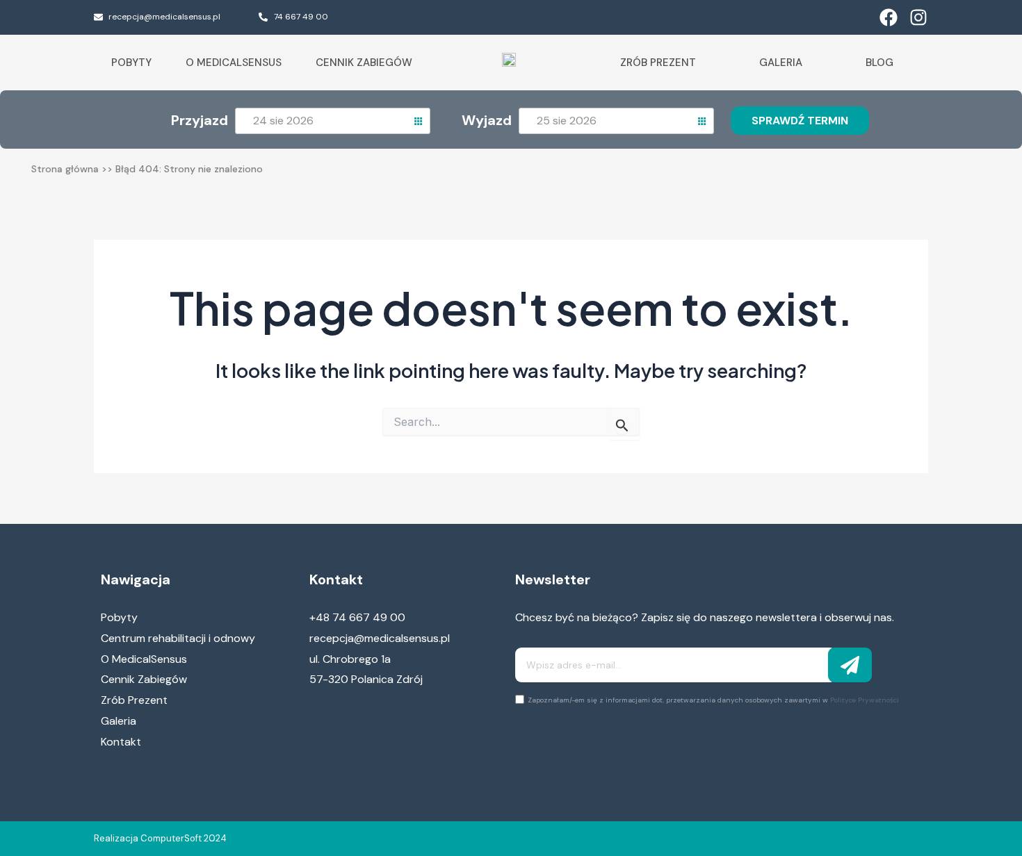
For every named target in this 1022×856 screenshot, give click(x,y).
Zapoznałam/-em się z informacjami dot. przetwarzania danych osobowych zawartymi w (713, 700)
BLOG (879, 62)
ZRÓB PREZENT (658, 62)
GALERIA (780, 62)
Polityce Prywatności (864, 700)
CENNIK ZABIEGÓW (364, 62)
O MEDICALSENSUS (234, 62)
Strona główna (65, 169)
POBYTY (131, 62)
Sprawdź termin (800, 120)
